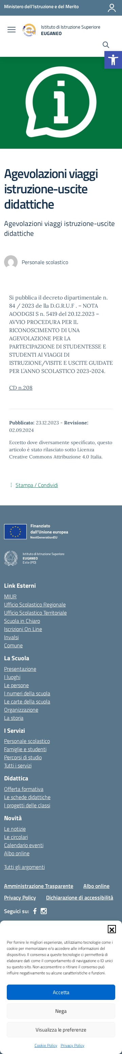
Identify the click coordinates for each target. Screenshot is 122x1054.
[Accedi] (112, 7)
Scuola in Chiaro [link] (22, 621)
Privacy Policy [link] (72, 1045)
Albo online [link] (16, 853)
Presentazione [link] (20, 669)
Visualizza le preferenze (61, 1030)
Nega (61, 1011)
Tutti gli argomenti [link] (24, 867)
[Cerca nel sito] (106, 45)
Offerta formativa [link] (23, 789)
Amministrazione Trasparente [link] (38, 886)
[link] (113, 60)
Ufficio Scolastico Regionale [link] (35, 604)
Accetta (61, 992)
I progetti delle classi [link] (27, 805)
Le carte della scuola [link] (27, 701)
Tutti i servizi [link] (18, 765)
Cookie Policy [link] (46, 1045)
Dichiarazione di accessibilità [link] (79, 897)
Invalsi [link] (11, 637)
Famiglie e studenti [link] (25, 749)
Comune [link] (13, 645)
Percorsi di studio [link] (23, 757)
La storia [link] (13, 718)
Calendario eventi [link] (23, 845)
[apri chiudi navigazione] (11, 30)
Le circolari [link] (16, 837)
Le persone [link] (16, 685)
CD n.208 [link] (21, 387)
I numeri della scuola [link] (27, 693)
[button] (111, 929)
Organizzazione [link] (21, 710)
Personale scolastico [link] (27, 741)
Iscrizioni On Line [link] (23, 629)
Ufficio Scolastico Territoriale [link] (35, 613)
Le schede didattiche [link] (27, 797)
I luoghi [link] (12, 677)
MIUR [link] (10, 596)
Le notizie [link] (15, 829)
